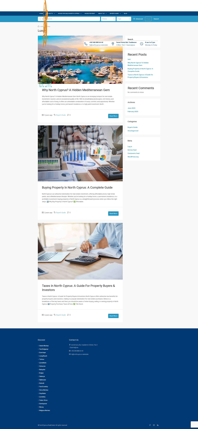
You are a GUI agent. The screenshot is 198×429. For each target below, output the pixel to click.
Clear (148, 19)
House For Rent (90, 13)
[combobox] (108, 19)
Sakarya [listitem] (42, 376)
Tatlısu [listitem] (41, 359)
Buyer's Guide (61, 115)
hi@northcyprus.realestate (98, 45)
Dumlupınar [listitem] (43, 403)
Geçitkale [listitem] (42, 393)
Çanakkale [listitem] (42, 363)
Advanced (139, 19)
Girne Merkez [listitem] (43, 390)
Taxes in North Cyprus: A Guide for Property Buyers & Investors (140, 76)
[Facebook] (150, 425)
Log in (130, 146)
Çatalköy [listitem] (42, 397)
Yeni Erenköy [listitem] (43, 386)
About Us (101, 13)
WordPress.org (133, 157)
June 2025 (131, 108)
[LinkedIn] (158, 425)
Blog (125, 13)
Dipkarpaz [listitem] (42, 380)
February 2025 (133, 111)
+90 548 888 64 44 (96, 42)
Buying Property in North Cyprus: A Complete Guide (77, 187)
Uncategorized (133, 131)
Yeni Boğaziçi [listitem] (43, 349)
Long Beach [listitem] (43, 356)
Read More (113, 116)
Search (156, 19)
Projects (49, 13)
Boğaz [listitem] (41, 373)
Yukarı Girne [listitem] (43, 400)
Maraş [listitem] (41, 407)
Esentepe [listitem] (42, 352)
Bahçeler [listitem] (42, 369)
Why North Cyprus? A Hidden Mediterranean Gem (76, 90)
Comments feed (133, 153)
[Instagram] (154, 425)
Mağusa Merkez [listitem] (44, 410)
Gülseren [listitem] (42, 366)
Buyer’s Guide (114, 13)
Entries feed (132, 150)
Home (41, 13)
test (129, 59)
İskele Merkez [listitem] (44, 346)
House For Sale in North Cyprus (68, 13)
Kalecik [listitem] (41, 383)
